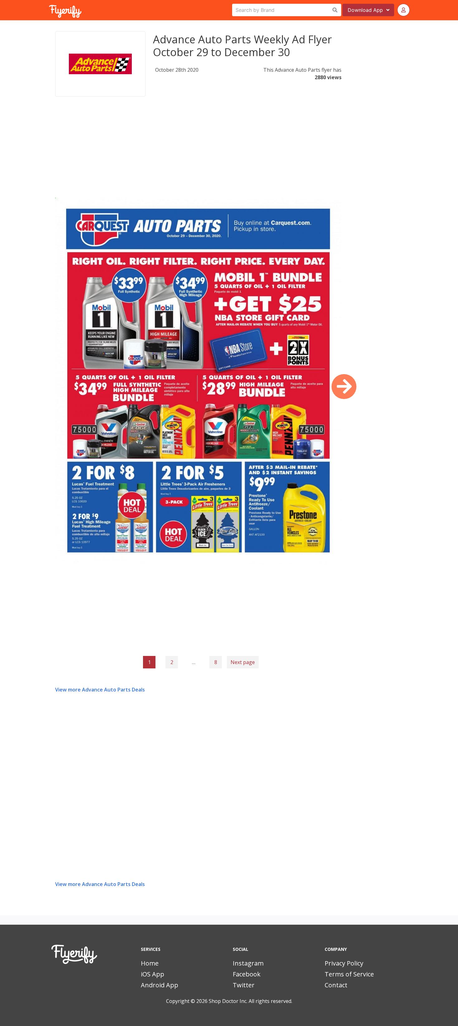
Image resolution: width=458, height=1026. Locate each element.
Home (150, 963)
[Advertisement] (198, 154)
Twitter (244, 985)
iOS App (152, 974)
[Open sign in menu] (403, 10)
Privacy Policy (344, 963)
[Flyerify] (49, 10)
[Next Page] (344, 386)
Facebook (246, 974)
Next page (243, 662)
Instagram (248, 963)
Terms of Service (349, 974)
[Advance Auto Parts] (100, 64)
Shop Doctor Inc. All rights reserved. (250, 1001)
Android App (159, 985)
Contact (336, 985)
